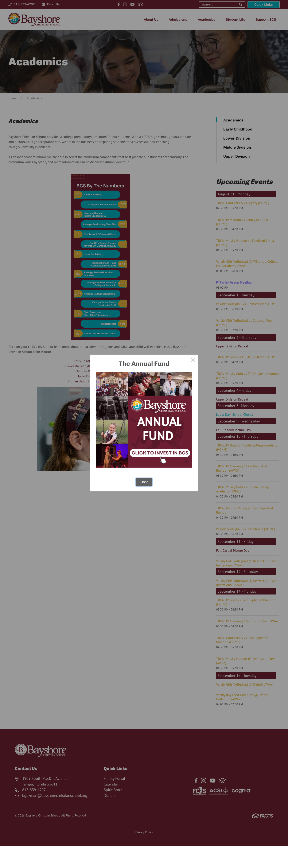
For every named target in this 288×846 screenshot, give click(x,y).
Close (144, 482)
